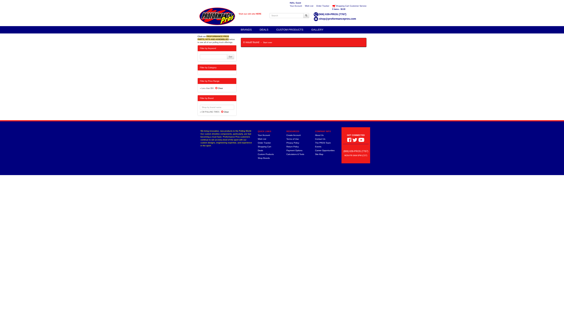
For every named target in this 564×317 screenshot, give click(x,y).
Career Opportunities (325, 150)
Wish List (262, 139)
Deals (260, 150)
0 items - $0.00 (338, 9)
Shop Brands (264, 158)
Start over (267, 42)
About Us (319, 135)
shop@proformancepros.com (337, 18)
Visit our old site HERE (250, 14)
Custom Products (266, 154)
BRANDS (246, 29)
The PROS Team (323, 143)
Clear (220, 88)
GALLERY (317, 29)
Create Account (293, 135)
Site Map (319, 154)
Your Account (264, 135)
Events (318, 146)
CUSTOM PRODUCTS (289, 29)
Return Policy (292, 146)
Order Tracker (264, 143)
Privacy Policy (292, 143)
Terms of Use (292, 139)
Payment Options (294, 150)
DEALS (264, 29)
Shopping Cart (264, 146)
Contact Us (320, 139)
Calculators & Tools (295, 154)
